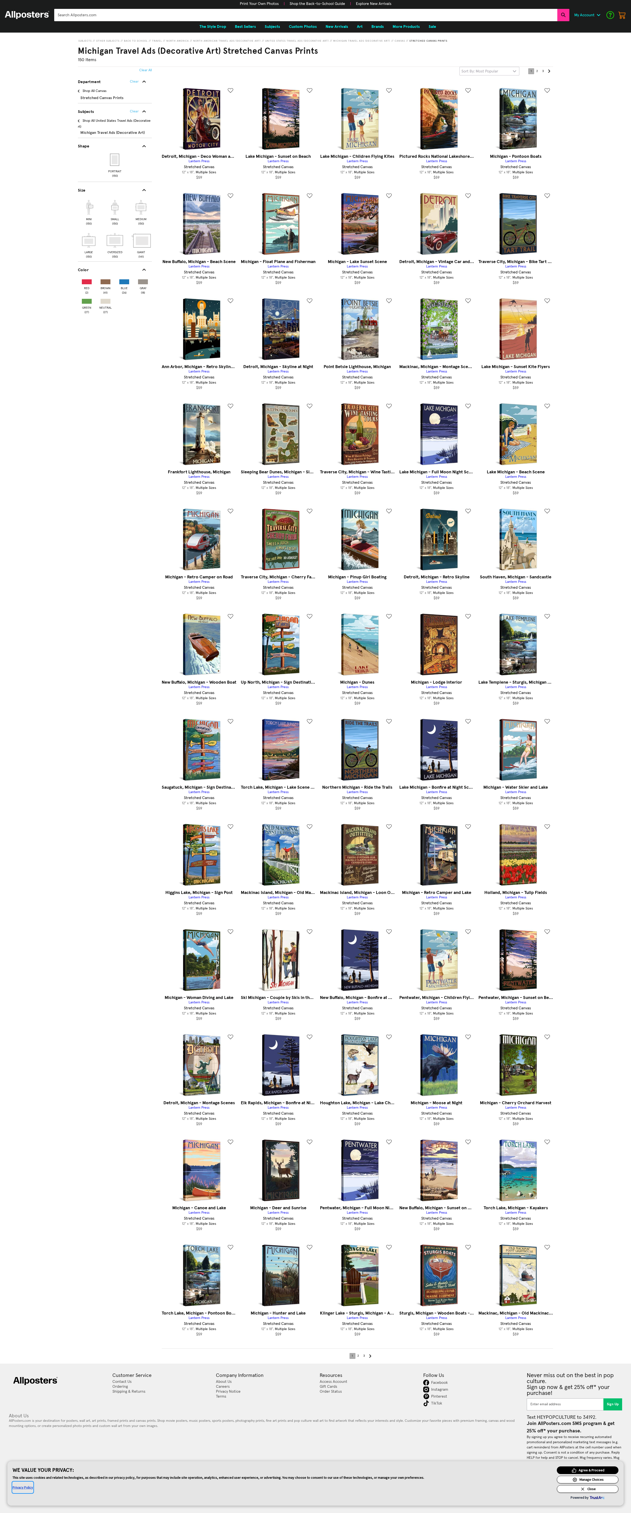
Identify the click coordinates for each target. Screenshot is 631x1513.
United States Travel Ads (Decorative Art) (297, 41)
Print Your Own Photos (259, 4)
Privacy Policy (23, 1487)
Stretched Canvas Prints (428, 41)
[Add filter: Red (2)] (87, 280)
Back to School (136, 41)
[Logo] (27, 15)
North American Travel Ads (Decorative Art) (227, 41)
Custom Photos (303, 27)
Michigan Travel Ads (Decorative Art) (361, 41)
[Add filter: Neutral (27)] (105, 300)
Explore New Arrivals (373, 4)
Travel (157, 41)
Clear (134, 111)
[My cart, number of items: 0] (622, 15)
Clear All (145, 70)
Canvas (400, 41)
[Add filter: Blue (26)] (124, 280)
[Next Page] (549, 71)
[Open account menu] (598, 15)
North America (177, 41)
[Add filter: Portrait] (115, 160)
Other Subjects (108, 41)
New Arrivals (337, 27)
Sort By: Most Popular (479, 71)
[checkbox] (89, 211)
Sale (432, 27)
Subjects (85, 41)
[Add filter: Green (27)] (87, 300)
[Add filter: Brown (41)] (105, 280)
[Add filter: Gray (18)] (143, 280)
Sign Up (613, 1404)
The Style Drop (212, 27)
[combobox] (305, 15)
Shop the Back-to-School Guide (317, 4)
